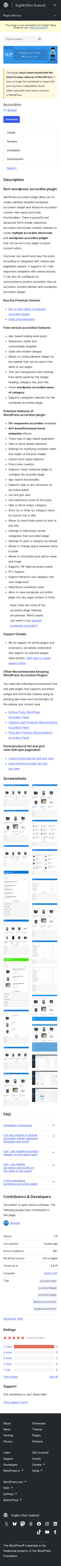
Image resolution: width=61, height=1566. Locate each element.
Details (11, 132)
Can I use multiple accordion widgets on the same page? (20, 1153)
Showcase (38, 1423)
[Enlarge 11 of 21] (53, 824)
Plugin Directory (12, 15)
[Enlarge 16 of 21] (53, 971)
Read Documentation (21, 319)
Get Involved (40, 1452)
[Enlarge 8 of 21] (24, 1051)
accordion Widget (47, 1288)
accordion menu (48, 1281)
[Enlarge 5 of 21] (24, 924)
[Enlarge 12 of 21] (53, 853)
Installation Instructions (17, 1125)
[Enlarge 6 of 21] (24, 962)
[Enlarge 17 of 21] (53, 999)
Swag (37, 1470)
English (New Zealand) (25, 1515)
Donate (38, 1464)
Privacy (8, 1441)
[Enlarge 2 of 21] (24, 814)
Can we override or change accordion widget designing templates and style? (20, 1138)
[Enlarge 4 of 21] (24, 875)
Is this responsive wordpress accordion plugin (20, 1182)
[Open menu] (55, 5)
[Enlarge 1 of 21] (24, 788)
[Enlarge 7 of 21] (24, 1014)
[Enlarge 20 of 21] (53, 1075)
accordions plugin (47, 1295)
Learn (6, 1452)
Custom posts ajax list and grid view (31, 758)
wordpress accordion (45, 1309)
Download (12, 119)
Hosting (8, 1435)
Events (36, 1458)
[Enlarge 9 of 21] (24, 1077)
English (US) (51, 1273)
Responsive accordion (45, 1302)
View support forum (15, 1402)
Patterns (37, 1441)
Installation (14, 150)
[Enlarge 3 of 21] (24, 849)
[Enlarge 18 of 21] (53, 1028)
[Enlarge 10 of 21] (53, 788)
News (7, 1429)
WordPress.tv (13, 1470)
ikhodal (12, 110)
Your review (10, 1376)
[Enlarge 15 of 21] (53, 945)
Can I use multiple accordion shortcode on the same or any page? (18, 1167)
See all (53, 1376)
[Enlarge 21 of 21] (53, 1092)
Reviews (12, 141)
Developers (10, 1464)
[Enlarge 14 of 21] (53, 907)
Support (12, 168)
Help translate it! (38, 27)
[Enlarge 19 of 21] (53, 1059)
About (7, 1423)
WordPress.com (14, 1482)
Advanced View (13, 1318)
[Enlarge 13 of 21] (53, 883)
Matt (8, 1488)
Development (15, 159)
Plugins (36, 1435)
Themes (37, 1429)
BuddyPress (12, 1500)
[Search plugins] (39, 39)
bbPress (10, 1494)
